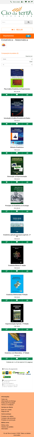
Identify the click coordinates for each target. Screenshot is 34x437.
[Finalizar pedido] (32, 2)
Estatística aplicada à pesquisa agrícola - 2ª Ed (17, 235)
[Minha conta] (22, 2)
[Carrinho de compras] (29, 2)
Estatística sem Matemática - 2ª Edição (17, 353)
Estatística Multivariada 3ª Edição (17, 294)
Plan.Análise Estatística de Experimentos (17, 89)
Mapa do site (5, 411)
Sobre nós (4, 399)
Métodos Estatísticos (17, 147)
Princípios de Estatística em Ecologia (17, 205)
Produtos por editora (7, 416)
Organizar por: (29, 56)
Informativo (4, 428)
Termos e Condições (7, 404)
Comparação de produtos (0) (9, 53)
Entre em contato (6, 409)
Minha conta (5, 425)
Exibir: (31, 61)
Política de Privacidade (8, 403)
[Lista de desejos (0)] (26, 2)
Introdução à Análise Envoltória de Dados (17, 118)
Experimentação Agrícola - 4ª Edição (17, 324)
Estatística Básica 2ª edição (17, 265)
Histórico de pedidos (7, 427)
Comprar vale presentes (8, 418)
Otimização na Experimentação (17, 176)
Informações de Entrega (8, 401)
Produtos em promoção (8, 420)
